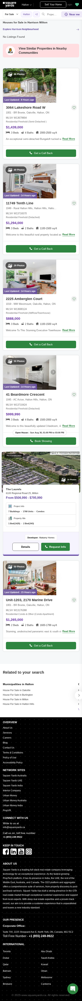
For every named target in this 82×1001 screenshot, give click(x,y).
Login (69, 4)
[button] (77, 5)
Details (25, 546)
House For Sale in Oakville (17, 690)
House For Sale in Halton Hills (18, 704)
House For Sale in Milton (15, 699)
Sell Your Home (53, 4)
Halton (25, 4)
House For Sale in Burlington (18, 695)
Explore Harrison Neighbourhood (21, 29)
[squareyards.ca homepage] (9, 4)
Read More (68, 138)
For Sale (9, 14)
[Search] (43, 14)
